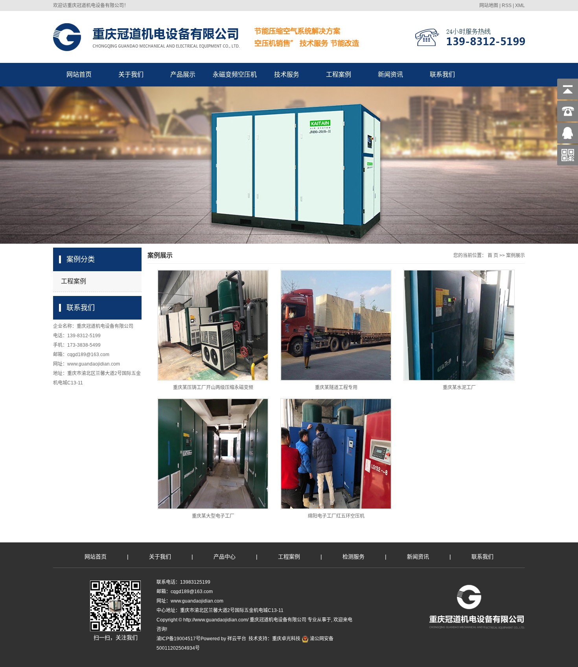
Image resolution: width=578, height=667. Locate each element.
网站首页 (79, 74)
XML (520, 5)
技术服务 (286, 74)
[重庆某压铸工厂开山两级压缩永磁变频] (213, 325)
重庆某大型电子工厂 (213, 516)
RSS (507, 5)
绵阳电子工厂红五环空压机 (336, 516)
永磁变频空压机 (235, 74)
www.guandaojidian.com (93, 364)
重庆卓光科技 (286, 638)
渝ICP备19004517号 (178, 638)
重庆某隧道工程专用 (336, 387)
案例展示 (515, 255)
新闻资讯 (390, 74)
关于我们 (131, 74)
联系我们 (442, 74)
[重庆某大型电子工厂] (213, 453)
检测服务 (353, 556)
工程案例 (338, 74)
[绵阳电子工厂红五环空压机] (336, 453)
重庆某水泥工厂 (459, 387)
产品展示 (182, 74)
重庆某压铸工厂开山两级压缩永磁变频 (213, 387)
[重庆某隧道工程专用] (336, 325)
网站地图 (488, 5)
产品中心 (225, 556)
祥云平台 (236, 638)
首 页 (493, 255)
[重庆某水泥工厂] (459, 325)
